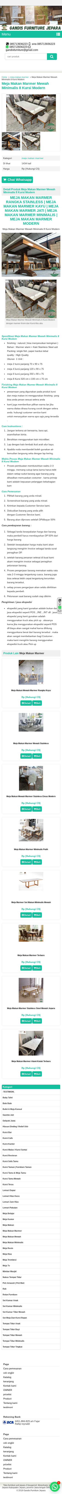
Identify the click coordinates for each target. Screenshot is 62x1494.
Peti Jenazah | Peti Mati (13, 1283)
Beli (38, 703)
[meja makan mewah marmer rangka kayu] (31, 684)
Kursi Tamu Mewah (12, 1179)
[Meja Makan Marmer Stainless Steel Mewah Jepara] (31, 1001)
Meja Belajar (8, 1213)
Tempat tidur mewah (12, 1335)
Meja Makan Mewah (12, 1237)
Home (4, 77)
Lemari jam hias (11, 1202)
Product (7, 1398)
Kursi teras (8, 1184)
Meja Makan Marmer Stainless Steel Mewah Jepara (31, 1008)
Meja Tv (6, 1266)
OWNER (7, 1390)
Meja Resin (8, 1248)
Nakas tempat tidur (12, 1277)
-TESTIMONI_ (9, 1092)
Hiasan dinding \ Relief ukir (15, 1126)
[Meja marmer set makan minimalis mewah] (31, 889)
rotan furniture (10, 1294)
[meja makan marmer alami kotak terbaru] (31, 1054)
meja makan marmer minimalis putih (31, 849)
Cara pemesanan (12, 1368)
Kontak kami (9, 1385)
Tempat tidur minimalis (13, 1341)
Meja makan (8, 1225)
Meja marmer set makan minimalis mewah (31, 902)
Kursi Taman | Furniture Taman (17, 1167)
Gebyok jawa (9, 1121)
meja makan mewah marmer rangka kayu (31, 690)
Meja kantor (8, 1219)
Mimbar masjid (9, 1271)
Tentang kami (10, 1403)
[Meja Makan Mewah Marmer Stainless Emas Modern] (31, 789)
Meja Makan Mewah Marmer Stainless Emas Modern (31, 796)
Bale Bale (7, 1103)
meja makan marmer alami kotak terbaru (31, 1061)
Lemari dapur (9, 1190)
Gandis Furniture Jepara (34, 1490)
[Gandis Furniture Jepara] (31, 29)
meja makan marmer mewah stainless (31, 743)
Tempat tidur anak (11, 1323)
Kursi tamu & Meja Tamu (14, 1173)
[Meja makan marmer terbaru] (31, 940)
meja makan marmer (19, 77)
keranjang (8, 1381)
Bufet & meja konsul (12, 1109)
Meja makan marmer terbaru (31, 955)
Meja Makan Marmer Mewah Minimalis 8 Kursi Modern (25, 85)
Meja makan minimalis (13, 1242)
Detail (27, 703)
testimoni (8, 1407)
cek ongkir (8, 1372)
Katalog (7, 1377)
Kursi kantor (9, 1144)
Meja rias (7, 1254)
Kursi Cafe (8, 1138)
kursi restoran (10, 1155)
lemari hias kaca (11, 1196)
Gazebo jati (8, 1115)
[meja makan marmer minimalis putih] (31, 840)
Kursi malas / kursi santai (15, 1150)
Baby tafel (8, 1097)
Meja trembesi (9, 1260)
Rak (4, 1289)
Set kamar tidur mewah (14, 1312)
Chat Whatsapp (19, 179)
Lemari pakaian (10, 1208)
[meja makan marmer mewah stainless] (31, 730)
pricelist (7, 1394)
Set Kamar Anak (10, 1300)
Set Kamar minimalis (12, 1306)
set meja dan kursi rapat (15, 1318)
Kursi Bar (7, 1132)
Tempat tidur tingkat (12, 1347)
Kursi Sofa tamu (10, 1161)
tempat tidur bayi (11, 1329)
